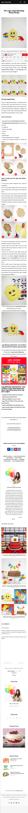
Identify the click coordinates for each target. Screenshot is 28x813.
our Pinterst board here (14, 427)
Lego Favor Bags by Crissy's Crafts (11, 399)
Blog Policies (13, 797)
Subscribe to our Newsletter (14, 799)
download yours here (18, 121)
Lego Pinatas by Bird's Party (9, 397)
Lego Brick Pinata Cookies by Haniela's (12, 394)
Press (20, 797)
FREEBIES (22, 459)
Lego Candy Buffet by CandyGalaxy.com (13, 405)
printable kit (15, 258)
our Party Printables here (14, 429)
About (18, 797)
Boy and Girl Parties (19, 456)
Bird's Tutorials (14, 8)
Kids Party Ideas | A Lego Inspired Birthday (14, 616)
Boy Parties (10, 457)
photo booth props (21, 306)
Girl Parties (7, 461)
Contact (23, 797)
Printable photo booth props (9, 123)
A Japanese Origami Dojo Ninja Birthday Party (14, 555)
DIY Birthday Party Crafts (11, 459)
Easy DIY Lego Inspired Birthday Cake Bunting (14, 585)
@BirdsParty (20, 790)
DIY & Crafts (18, 457)
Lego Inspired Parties (18, 461)
